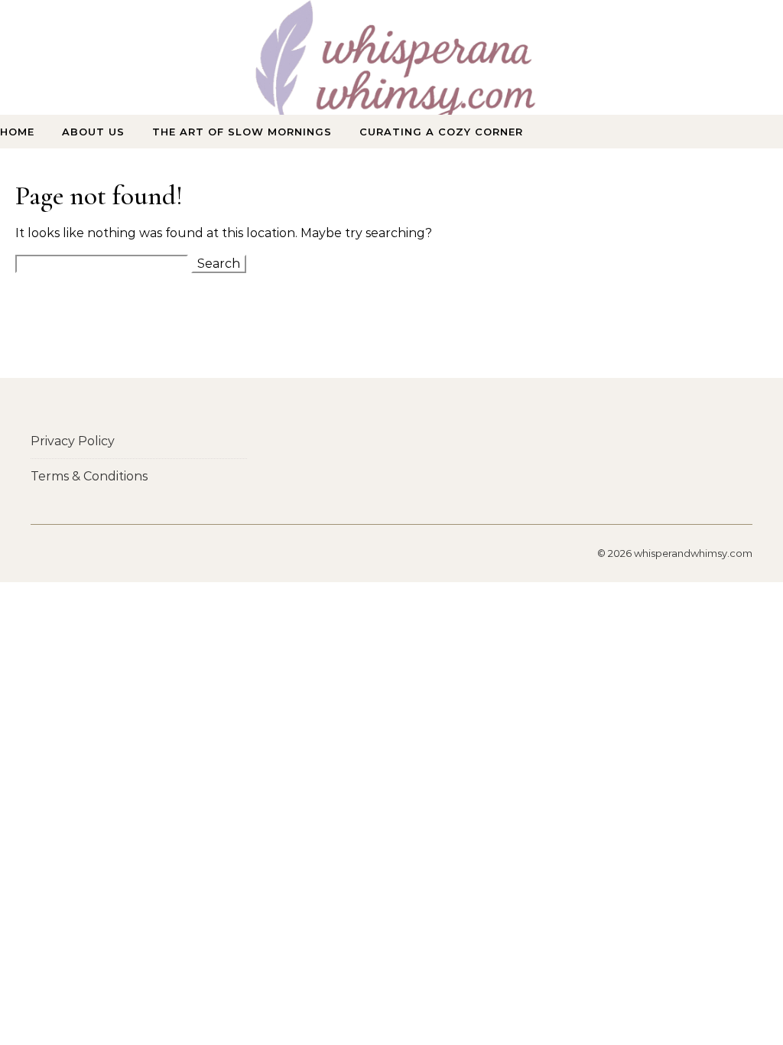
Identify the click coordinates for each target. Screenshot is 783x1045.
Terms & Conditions (89, 476)
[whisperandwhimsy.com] (391, 72)
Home (17, 131)
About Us (93, 131)
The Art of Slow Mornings (242, 131)
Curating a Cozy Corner (441, 131)
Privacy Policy (73, 441)
